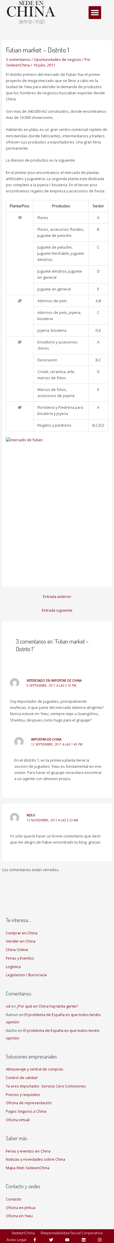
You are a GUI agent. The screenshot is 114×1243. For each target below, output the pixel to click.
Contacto (13, 1199)
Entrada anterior (57, 596)
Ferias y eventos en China (28, 1151)
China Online (17, 949)
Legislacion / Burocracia (26, 974)
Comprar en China (21, 933)
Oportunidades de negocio (57, 59)
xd (8, 1006)
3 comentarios (18, 59)
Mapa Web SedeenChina (27, 1167)
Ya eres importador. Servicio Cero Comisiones (46, 1086)
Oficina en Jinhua (20, 1207)
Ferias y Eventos (20, 958)
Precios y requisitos (23, 1094)
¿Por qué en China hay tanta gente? (47, 1006)
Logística (13, 966)
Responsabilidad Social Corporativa (72, 1233)
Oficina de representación (29, 1102)
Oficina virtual (18, 1119)
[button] (95, 12)
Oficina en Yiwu (19, 1215)
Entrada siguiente (57, 610)
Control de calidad (21, 1077)
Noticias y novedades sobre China (35, 1159)
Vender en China (20, 941)
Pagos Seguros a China (26, 1111)
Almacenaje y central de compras (34, 1069)
